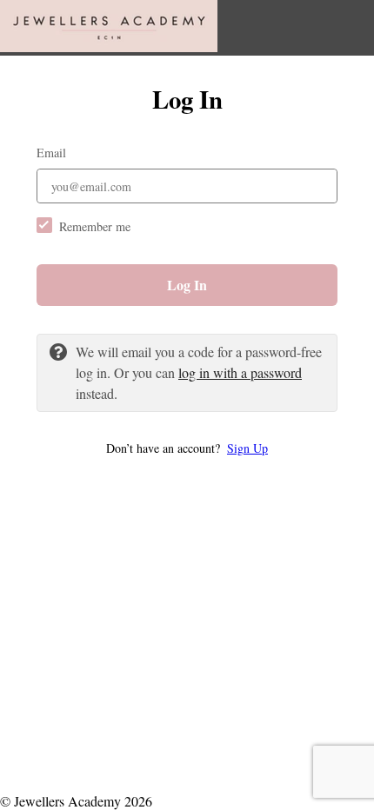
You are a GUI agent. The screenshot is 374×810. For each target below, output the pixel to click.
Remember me (94, 226)
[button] (187, 448)
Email (51, 152)
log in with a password (240, 372)
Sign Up (247, 448)
